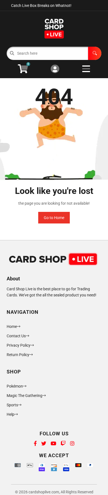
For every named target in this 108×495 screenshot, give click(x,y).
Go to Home (54, 217)
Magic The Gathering (24, 395)
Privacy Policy (18, 345)
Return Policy (18, 354)
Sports (12, 405)
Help (10, 414)
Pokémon (15, 386)
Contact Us (16, 336)
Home (12, 326)
